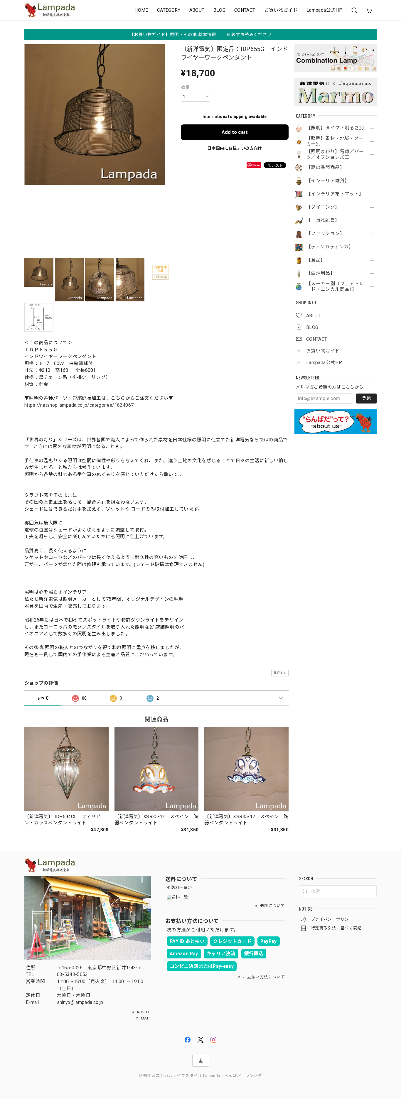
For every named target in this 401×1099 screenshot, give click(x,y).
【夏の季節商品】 (325, 167)
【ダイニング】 (323, 207)
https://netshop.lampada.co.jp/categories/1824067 (79, 405)
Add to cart (235, 132)
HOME (141, 10)
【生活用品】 (320, 273)
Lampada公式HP (324, 10)
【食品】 (315, 260)
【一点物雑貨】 (323, 220)
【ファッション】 (325, 233)
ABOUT (197, 10)
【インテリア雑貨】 (327, 180)
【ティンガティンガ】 (330, 246)
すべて (43, 698)
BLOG (219, 10)
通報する (280, 673)
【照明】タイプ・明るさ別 (335, 128)
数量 (185, 87)
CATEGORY (169, 10)
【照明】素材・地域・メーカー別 (335, 141)
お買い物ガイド (281, 10)
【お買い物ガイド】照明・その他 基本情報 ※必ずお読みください (200, 34)
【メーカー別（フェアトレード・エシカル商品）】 (335, 286)
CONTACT (244, 10)
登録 (366, 398)
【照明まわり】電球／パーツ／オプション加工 (335, 154)
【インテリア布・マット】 (335, 194)
